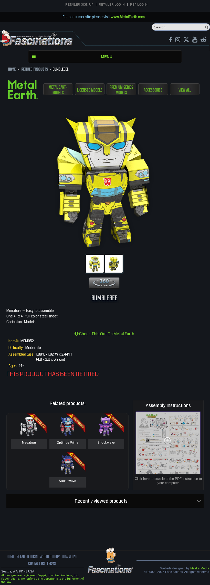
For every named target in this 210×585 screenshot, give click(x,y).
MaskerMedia (199, 568)
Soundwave (67, 481)
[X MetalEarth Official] (186, 40)
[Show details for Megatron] (29, 426)
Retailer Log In (112, 4)
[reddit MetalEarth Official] (203, 40)
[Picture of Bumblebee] (95, 264)
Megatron (29, 443)
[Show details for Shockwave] (106, 426)
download (69, 557)
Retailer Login (27, 557)
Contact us (36, 563)
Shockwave (106, 443)
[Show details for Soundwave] (67, 464)
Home (10, 557)
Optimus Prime (67, 443)
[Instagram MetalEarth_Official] (177, 40)
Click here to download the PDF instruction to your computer (168, 481)
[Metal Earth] (23, 91)
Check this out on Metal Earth (106, 334)
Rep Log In (139, 4)
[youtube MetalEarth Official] (194, 40)
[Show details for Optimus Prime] (67, 426)
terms (51, 563)
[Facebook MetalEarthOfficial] (170, 40)
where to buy (50, 557)
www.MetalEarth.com (128, 16)
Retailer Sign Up (79, 4)
